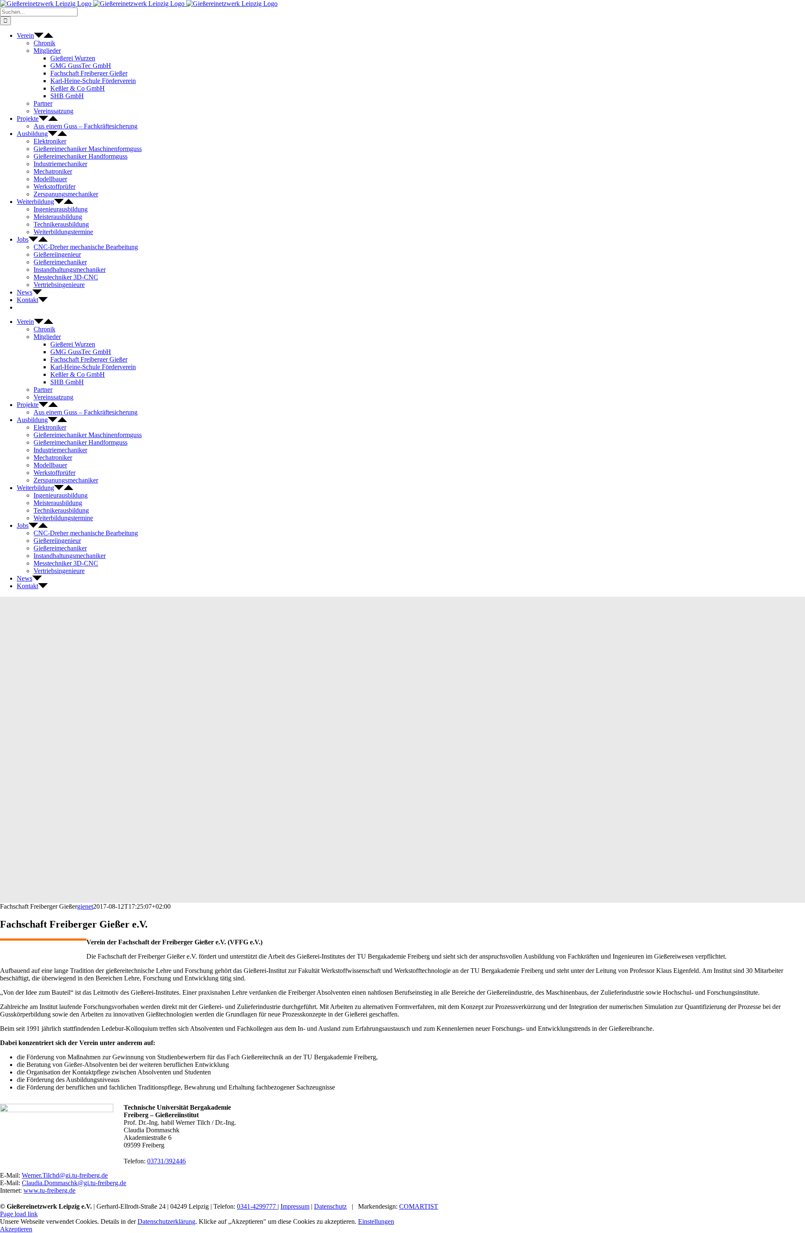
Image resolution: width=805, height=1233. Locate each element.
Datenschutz (330, 1206)
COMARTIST (418, 1206)
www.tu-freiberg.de (49, 1190)
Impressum (294, 1206)
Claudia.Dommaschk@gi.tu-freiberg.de (74, 1182)
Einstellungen (376, 1221)
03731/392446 (166, 1161)
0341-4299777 (257, 1206)
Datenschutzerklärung (166, 1221)
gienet (85, 906)
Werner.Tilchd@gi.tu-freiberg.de (65, 1175)
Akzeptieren (16, 1229)
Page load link (19, 1213)
